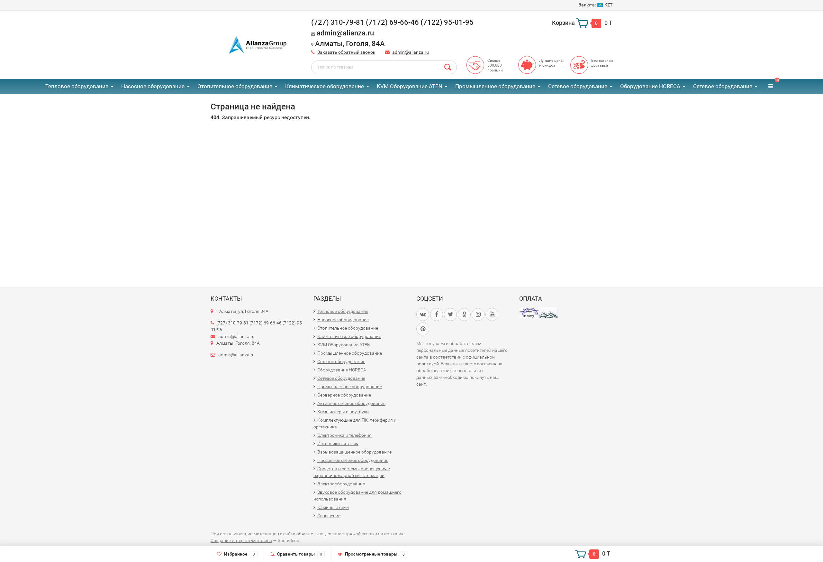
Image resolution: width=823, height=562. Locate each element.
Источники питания (337, 443)
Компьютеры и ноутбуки (343, 411)
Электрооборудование (341, 483)
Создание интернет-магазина (241, 540)
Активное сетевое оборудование (351, 403)
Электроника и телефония (344, 435)
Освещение (328, 515)
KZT (595, 4)
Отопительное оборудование (234, 86)
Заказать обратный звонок (346, 52)
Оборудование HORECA (650, 86)
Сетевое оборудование (577, 86)
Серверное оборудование (344, 395)
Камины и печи (333, 507)
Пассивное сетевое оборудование (352, 460)
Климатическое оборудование (324, 86)
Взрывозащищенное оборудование (354, 451)
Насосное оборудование (153, 86)
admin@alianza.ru (410, 52)
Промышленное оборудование (495, 86)
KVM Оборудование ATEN (409, 86)
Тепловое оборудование (76, 86)
